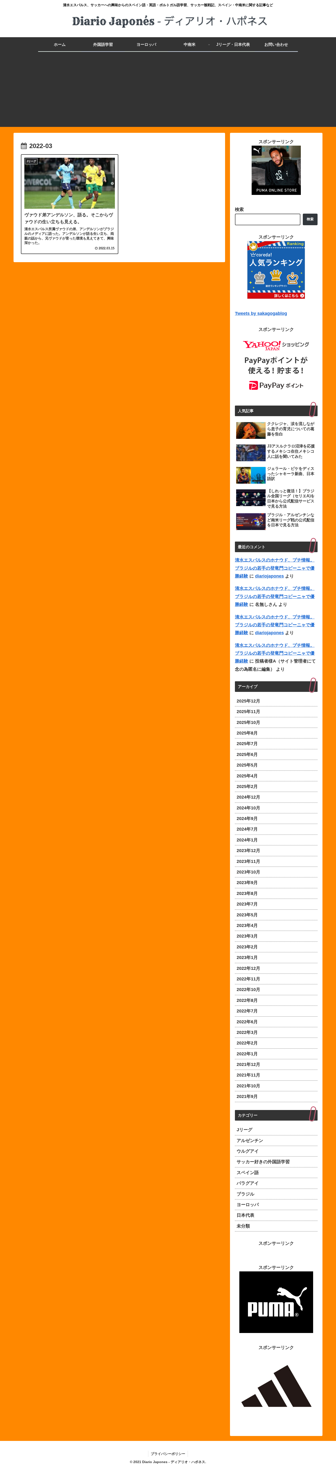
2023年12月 (248, 850)
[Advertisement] (168, 92)
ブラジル (245, 1194)
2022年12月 (248, 968)
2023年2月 (247, 946)
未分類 (243, 1226)
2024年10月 (248, 807)
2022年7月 (247, 1010)
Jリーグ (244, 1129)
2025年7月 (247, 743)
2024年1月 (247, 839)
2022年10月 (248, 989)
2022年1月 (247, 1053)
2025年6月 (247, 754)
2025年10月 (248, 722)
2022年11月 (248, 978)
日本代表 (245, 1215)
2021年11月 (248, 1075)
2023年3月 (247, 936)
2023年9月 (247, 882)
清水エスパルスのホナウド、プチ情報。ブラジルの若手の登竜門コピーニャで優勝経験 (275, 568)
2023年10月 (248, 872)
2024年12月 (248, 797)
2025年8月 (247, 733)
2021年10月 (248, 1085)
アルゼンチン (250, 1140)
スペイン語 (248, 1172)
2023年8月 (247, 893)
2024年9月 (247, 818)
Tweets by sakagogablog (261, 313)
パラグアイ (248, 1183)
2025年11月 (248, 711)
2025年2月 (247, 786)
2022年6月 (247, 1021)
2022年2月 (247, 1043)
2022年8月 (247, 1000)
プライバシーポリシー (168, 1454)
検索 (239, 209)
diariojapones (269, 576)
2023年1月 (247, 957)
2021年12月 (248, 1064)
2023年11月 (248, 861)
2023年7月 (247, 904)
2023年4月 (247, 925)
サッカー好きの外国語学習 (263, 1161)
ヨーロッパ (248, 1204)
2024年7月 (247, 829)
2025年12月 (248, 701)
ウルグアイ (248, 1151)
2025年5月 (247, 765)
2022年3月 (247, 1032)
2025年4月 (247, 775)
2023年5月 (247, 914)
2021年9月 (247, 1096)
